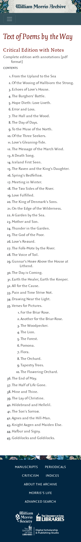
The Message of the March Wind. (38, 149)
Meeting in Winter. (27, 182)
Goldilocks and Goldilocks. (33, 438)
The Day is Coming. (27, 272)
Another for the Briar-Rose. (42, 319)
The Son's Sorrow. (26, 411)
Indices (52, 476)
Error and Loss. (23, 109)
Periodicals (55, 467)
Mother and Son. (25, 221)
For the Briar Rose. (35, 312)
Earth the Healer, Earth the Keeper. (40, 279)
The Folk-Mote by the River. (33, 248)
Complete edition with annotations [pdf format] (35, 59)
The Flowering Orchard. (39, 372)
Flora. (25, 352)
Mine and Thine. (25, 391)
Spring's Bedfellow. (27, 175)
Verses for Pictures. (27, 305)
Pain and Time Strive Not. (32, 292)
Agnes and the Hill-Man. (31, 418)
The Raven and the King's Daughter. (41, 168)
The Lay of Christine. (28, 398)
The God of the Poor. (28, 235)
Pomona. (28, 345)
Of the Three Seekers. (29, 136)
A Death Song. (23, 155)
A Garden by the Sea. (28, 215)
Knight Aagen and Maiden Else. (37, 424)
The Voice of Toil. (25, 254)
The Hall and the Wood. (31, 116)
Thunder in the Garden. (31, 228)
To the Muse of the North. (32, 129)
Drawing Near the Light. (31, 299)
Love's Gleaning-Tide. (29, 142)
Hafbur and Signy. (26, 431)
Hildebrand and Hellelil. (31, 405)
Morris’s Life (40, 493)
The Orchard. (31, 358)
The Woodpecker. (34, 325)
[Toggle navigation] (9, 19)
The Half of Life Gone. (29, 385)
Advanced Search (40, 502)
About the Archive (40, 484)
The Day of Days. (25, 122)
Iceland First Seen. (27, 162)
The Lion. (28, 332)
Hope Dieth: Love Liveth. (31, 102)
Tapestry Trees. (32, 365)
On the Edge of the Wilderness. (37, 208)
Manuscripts (26, 467)
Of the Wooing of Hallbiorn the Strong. (43, 83)
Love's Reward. (23, 241)
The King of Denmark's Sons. (35, 201)
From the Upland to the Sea (34, 76)
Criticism (30, 476)
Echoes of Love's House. (30, 89)
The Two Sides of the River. (33, 188)
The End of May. (24, 378)
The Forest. (29, 338)
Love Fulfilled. (23, 195)
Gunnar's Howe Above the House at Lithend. (40, 264)
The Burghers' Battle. (29, 96)
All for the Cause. (25, 286)
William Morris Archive (41, 6)
